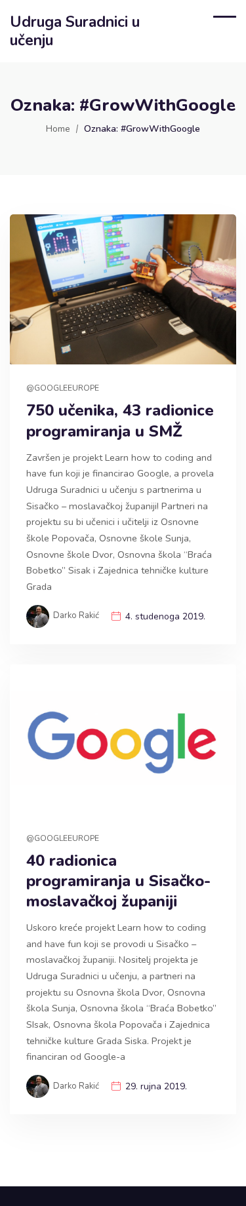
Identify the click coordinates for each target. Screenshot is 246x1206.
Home (58, 129)
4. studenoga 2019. (165, 616)
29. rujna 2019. (156, 1086)
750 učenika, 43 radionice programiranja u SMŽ (120, 420)
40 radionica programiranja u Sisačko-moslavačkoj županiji (118, 881)
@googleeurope (62, 388)
